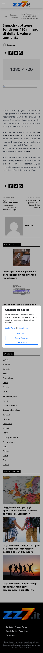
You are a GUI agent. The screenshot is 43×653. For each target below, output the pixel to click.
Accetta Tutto (21, 342)
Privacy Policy (22, 328)
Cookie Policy (10, 328)
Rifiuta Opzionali (21, 338)
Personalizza (21, 333)
